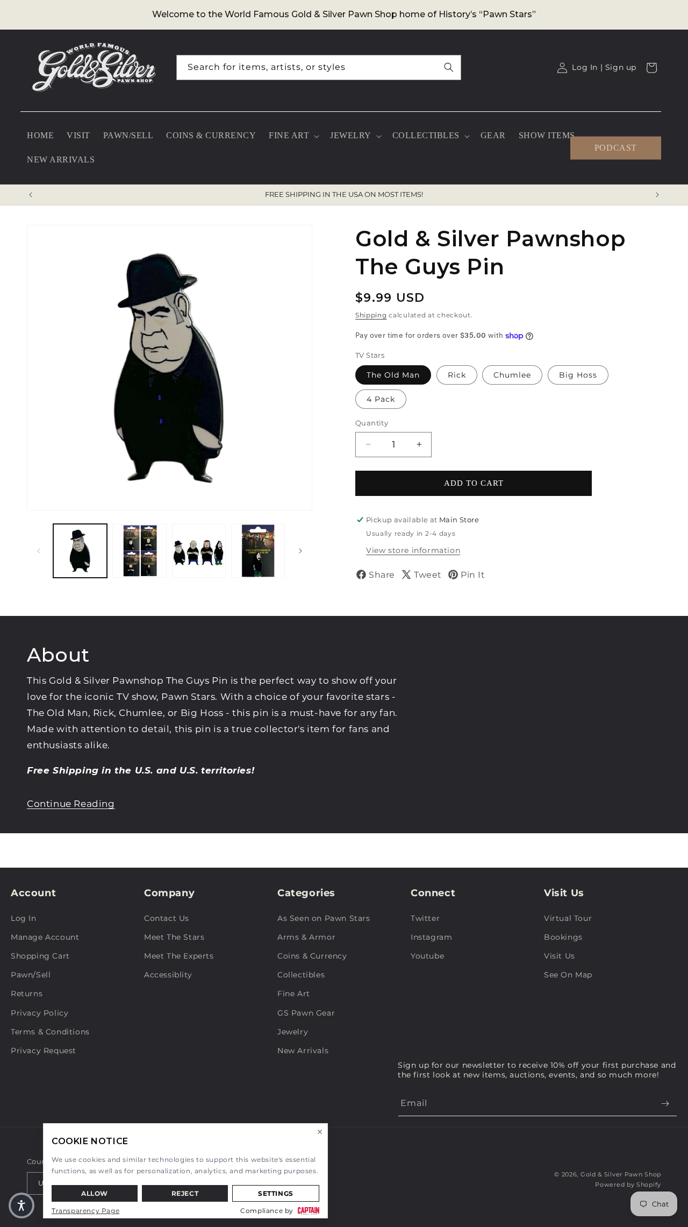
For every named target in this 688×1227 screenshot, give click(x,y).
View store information (413, 550)
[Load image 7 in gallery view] (258, 551)
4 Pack (381, 399)
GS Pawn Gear (306, 1013)
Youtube (427, 956)
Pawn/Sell (31, 975)
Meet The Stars (174, 937)
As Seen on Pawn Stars (323, 918)
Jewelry (292, 1032)
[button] (293, 136)
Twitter (425, 918)
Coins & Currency (312, 956)
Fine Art (293, 993)
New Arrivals (302, 1050)
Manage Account (45, 937)
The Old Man (393, 375)
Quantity (371, 423)
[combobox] (319, 67)
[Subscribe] (665, 1103)
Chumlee (512, 375)
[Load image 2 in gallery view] (139, 551)
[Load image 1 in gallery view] (80, 551)
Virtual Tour (568, 918)
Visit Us (559, 956)
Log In (24, 918)
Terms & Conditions (50, 1032)
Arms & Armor (306, 937)
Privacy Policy (39, 1013)
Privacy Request (43, 1050)
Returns (26, 993)
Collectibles (301, 975)
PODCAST (615, 147)
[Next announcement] (657, 195)
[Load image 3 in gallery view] (199, 551)
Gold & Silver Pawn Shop (620, 1174)
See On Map (568, 975)
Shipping (371, 315)
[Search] (449, 67)
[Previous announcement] (30, 195)
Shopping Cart (40, 956)
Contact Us (166, 918)
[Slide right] (300, 551)
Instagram (431, 937)
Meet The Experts (179, 956)
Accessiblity (168, 975)
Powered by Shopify (628, 1184)
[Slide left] (39, 551)
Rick (457, 375)
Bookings (563, 937)
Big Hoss (578, 375)
